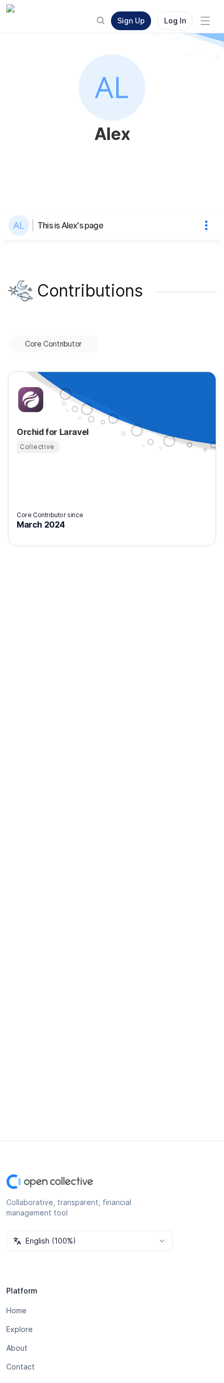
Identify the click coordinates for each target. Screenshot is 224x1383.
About (17, 1347)
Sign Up (131, 20)
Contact (20, 1366)
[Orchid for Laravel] (29, 399)
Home (16, 1310)
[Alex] (20, 225)
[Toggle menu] (205, 21)
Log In (175, 20)
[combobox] (89, 1241)
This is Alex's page (70, 225)
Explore (19, 1329)
